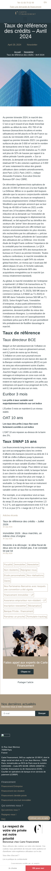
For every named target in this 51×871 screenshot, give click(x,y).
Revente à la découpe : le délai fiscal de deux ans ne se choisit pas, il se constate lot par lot (25, 548)
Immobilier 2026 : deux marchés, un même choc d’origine (22, 535)
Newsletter (32, 45)
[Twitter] (12, 741)
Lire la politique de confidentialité (15, 859)
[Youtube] (7, 741)
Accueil (17, 52)
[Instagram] (17, 741)
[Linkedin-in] (2, 741)
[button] (25, 19)
